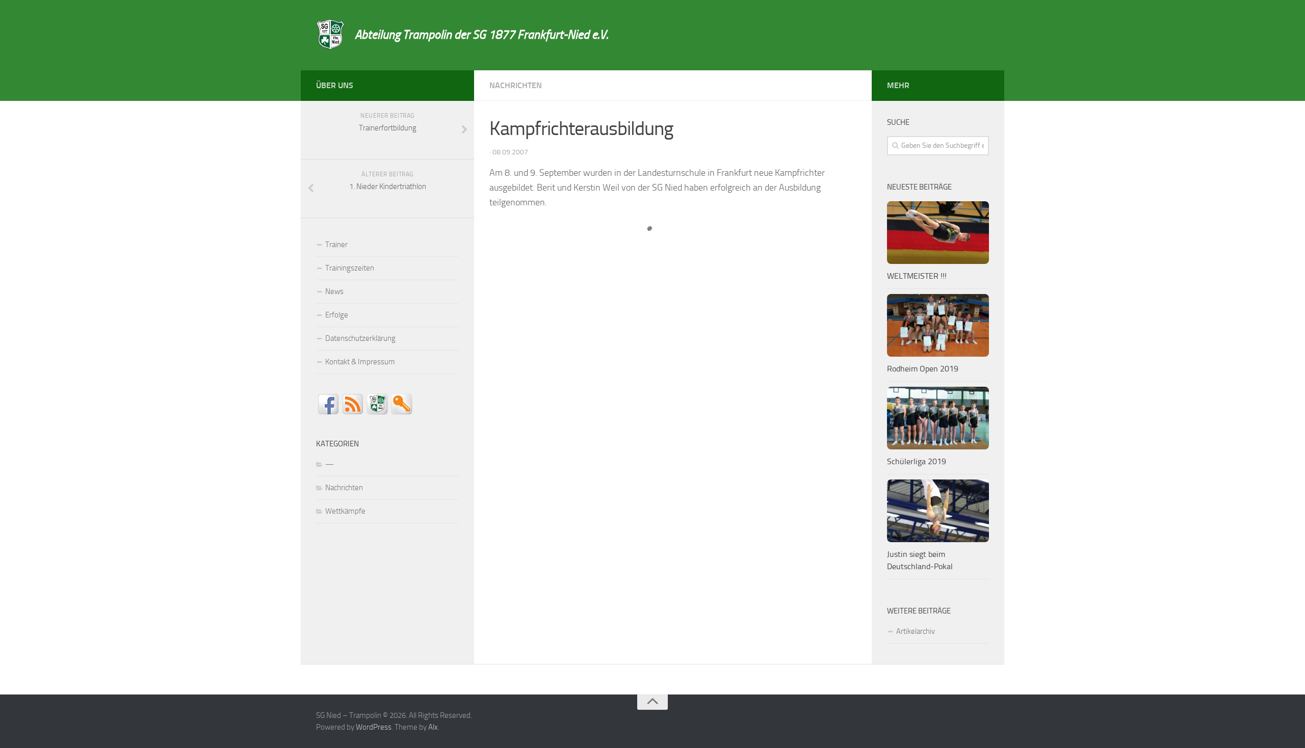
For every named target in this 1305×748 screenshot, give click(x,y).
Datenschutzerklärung (360, 338)
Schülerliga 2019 (916, 461)
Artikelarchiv (915, 631)
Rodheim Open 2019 (922, 368)
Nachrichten (515, 85)
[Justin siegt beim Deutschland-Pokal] (938, 510)
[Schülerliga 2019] (938, 418)
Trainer (336, 244)
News (334, 291)
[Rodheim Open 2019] (938, 325)
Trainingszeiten (349, 268)
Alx (433, 727)
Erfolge (336, 314)
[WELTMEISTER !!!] (938, 232)
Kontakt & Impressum (360, 361)
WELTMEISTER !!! (917, 276)
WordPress (374, 727)
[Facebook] (453, 83)
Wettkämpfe (345, 511)
